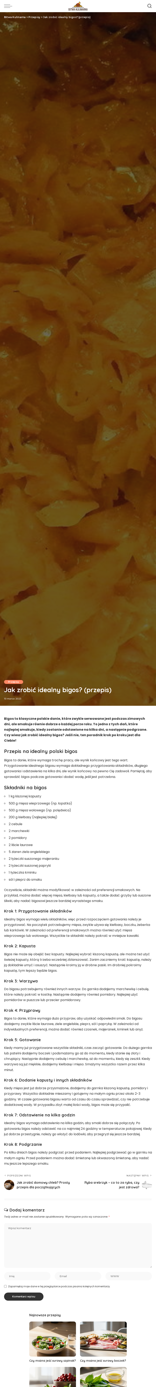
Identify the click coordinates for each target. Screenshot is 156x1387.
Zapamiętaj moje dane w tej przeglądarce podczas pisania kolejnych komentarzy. (59, 1286)
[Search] (149, 6)
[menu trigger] (9, 6)
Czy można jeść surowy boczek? (103, 1360)
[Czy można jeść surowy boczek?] (103, 1339)
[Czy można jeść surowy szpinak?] (52, 1339)
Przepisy (13, 681)
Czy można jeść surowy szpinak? (52, 1360)
